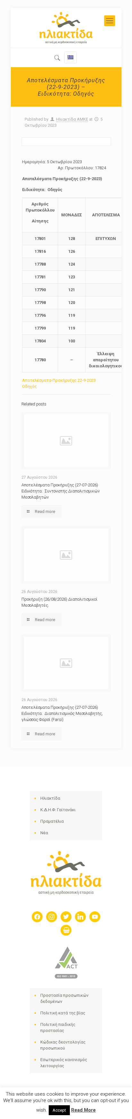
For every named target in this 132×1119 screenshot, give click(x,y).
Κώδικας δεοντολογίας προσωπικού (63, 1045)
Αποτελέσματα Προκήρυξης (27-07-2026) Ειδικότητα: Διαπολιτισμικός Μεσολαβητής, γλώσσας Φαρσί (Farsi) (62, 713)
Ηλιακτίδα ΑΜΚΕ (72, 119)
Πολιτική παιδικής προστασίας (57, 1027)
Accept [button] (59, 1110)
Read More (83, 1110)
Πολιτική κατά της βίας (62, 1013)
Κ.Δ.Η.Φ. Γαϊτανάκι (58, 809)
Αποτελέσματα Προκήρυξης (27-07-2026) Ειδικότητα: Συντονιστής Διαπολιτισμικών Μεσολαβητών (60, 491)
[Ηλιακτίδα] (66, 27)
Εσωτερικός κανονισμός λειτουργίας (63, 1062)
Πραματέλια (52, 821)
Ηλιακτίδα (50, 798)
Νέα (44, 832)
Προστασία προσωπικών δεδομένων (64, 998)
